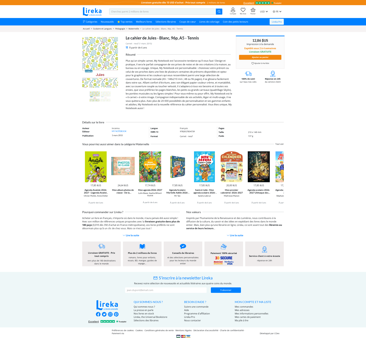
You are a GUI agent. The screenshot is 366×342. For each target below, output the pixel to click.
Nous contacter (192, 320)
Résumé (131, 54)
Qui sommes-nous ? (144, 306)
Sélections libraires (166, 21)
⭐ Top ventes (125, 21)
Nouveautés (107, 21)
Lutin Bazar (143, 193)
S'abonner (225, 290)
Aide (186, 310)
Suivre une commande (196, 306)
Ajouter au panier (260, 57)
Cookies (139, 330)
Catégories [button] (91, 21)
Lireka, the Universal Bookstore (150, 317)
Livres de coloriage (209, 21)
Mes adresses (242, 310)
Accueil (86, 28)
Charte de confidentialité (232, 330)
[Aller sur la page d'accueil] (92, 12)
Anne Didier (102, 196)
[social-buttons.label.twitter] (104, 314)
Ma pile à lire (241, 320)
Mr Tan (177, 196)
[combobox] (162, 12)
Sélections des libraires (146, 320)
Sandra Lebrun (204, 196)
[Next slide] (113, 62)
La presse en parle (143, 310)
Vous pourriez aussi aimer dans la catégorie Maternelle (115, 144)
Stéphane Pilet (282, 196)
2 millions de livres (216, 2)
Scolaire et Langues (102, 28)
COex (276, 333)
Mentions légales (183, 330)
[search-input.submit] (219, 12)
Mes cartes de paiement (248, 317)
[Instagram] (110, 314)
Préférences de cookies (123, 330)
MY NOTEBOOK (119, 131)
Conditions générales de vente (159, 330)
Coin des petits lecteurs (235, 21)
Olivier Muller (90, 196)
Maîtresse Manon (231, 196)
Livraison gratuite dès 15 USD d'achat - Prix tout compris (173, 2)
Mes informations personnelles (251, 313)
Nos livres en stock (144, 313)
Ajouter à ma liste (261, 63)
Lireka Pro (277, 21)
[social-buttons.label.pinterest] (116, 314)
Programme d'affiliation (197, 313)
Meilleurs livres (144, 21)
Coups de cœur (187, 21)
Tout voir (279, 144)
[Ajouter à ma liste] (105, 153)
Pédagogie (120, 28)
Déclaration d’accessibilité (205, 330)
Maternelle (134, 28)
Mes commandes (244, 306)
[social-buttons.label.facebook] (98, 314)
